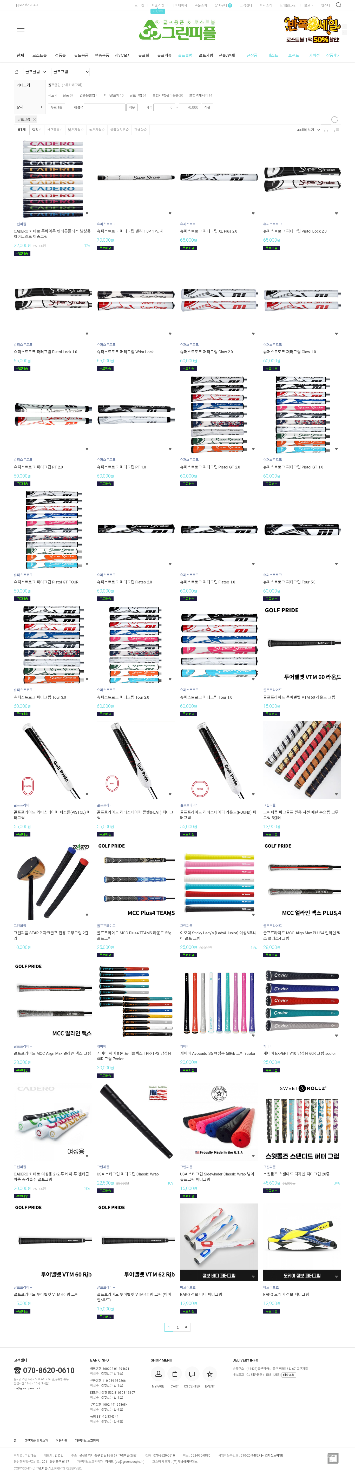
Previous (344, 32)
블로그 (308, 5)
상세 (20, 107)
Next (344, 26)
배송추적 (288, 1375)
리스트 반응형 (336, 130)
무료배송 (56, 107)
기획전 (314, 55)
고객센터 (246, 5)
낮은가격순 (76, 130)
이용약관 (61, 1441)
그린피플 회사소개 (36, 1441)
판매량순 (140, 130)
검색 (338, 5)
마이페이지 (179, 5)
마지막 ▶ (186, 1327)
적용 (132, 107)
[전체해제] (334, 119)
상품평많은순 (119, 130)
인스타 (325, 5)
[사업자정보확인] (272, 1455)
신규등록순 (55, 130)
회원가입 (158, 5)
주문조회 (201, 5)
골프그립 (24, 119)
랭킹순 (37, 130)
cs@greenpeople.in (28, 1388)
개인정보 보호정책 (87, 1441)
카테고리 (23, 85)
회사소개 (266, 5)
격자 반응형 (326, 130)
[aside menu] (20, 28)
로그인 (139, 5)
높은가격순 (97, 130)
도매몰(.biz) (288, 5)
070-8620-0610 (49, 1370)
